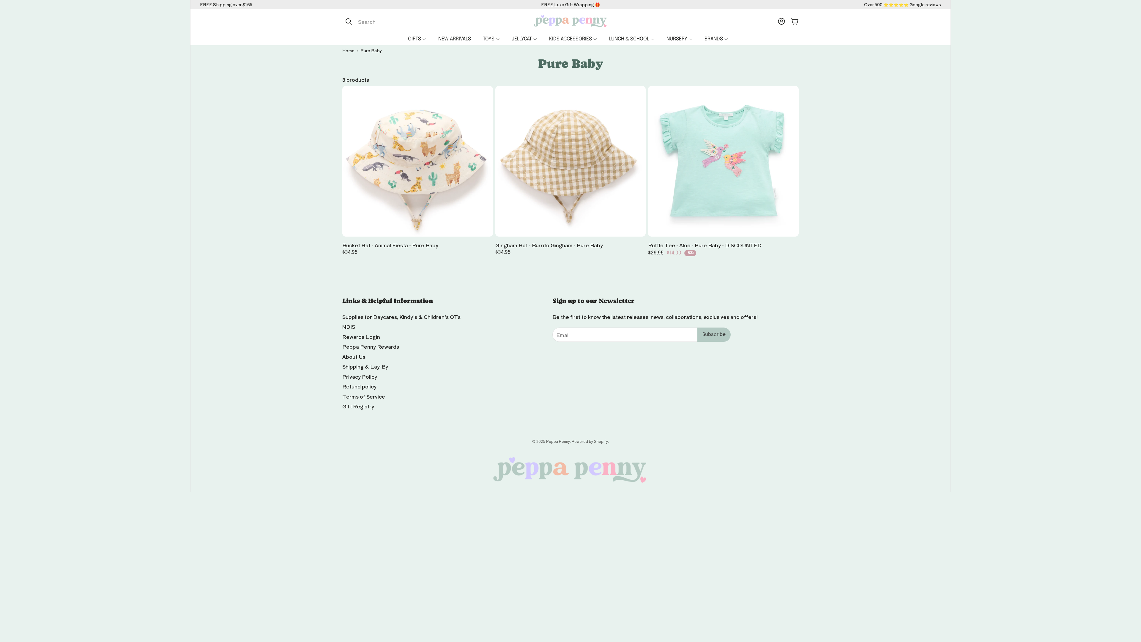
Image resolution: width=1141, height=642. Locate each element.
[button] (405, 21)
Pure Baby (371, 51)
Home (348, 51)
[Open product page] (417, 161)
